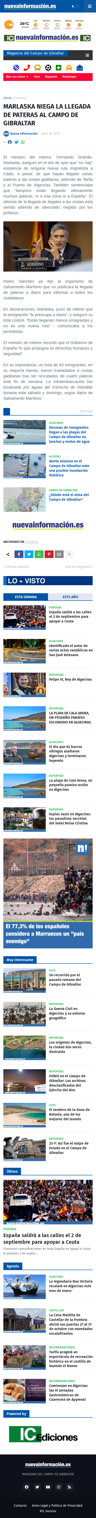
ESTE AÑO (70, 597)
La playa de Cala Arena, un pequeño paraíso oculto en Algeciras (70, 785)
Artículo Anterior (17, 567)
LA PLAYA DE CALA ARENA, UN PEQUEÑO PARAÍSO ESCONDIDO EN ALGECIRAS (70, 718)
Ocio (37, 76)
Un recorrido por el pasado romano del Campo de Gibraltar (65, 980)
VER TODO (86, 411)
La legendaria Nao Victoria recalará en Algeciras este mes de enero (71, 1286)
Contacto (20, 1506)
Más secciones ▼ (17, 76)
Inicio (7, 98)
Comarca (20, 98)
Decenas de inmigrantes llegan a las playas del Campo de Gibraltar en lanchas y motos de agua (69, 434)
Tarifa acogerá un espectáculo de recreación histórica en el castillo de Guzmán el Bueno (71, 1359)
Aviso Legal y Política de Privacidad (57, 1506)
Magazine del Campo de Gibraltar (35, 53)
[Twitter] (17, 142)
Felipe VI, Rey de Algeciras (70, 679)
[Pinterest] (49, 554)
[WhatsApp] (23, 142)
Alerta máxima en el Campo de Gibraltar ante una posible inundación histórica (69, 468)
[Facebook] (10, 142)
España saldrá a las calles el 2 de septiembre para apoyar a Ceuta (70, 617)
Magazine (51, 76)
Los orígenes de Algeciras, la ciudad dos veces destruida (70, 1047)
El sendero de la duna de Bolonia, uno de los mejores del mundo (69, 1114)
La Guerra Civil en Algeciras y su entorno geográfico (67, 1013)
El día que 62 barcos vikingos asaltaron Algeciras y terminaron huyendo (67, 754)
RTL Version (48, 1511)
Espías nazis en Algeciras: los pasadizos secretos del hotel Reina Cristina (70, 819)
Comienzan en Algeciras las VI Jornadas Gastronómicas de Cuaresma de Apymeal (68, 1393)
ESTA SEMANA (26, 597)
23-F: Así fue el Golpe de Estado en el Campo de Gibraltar (69, 1148)
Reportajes (70, 76)
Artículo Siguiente (77, 567)
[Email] (59, 554)
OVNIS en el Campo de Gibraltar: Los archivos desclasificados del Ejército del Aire (67, 1083)
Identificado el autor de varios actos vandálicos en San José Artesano (71, 650)
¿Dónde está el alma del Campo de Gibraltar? (69, 497)
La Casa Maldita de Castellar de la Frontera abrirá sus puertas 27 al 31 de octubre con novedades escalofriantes (71, 1324)
